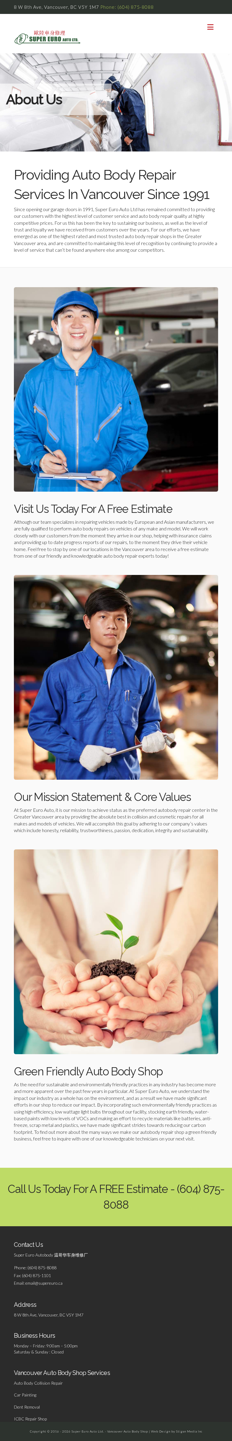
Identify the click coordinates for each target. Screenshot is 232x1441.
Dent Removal (27, 1406)
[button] (210, 27)
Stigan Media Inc (189, 1431)
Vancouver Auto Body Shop (127, 1431)
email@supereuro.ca (44, 1283)
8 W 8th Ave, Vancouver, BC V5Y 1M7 (48, 1314)
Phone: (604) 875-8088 (127, 7)
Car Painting (25, 1394)
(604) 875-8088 (41, 1267)
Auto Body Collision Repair (38, 1383)
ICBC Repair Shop (30, 1418)
